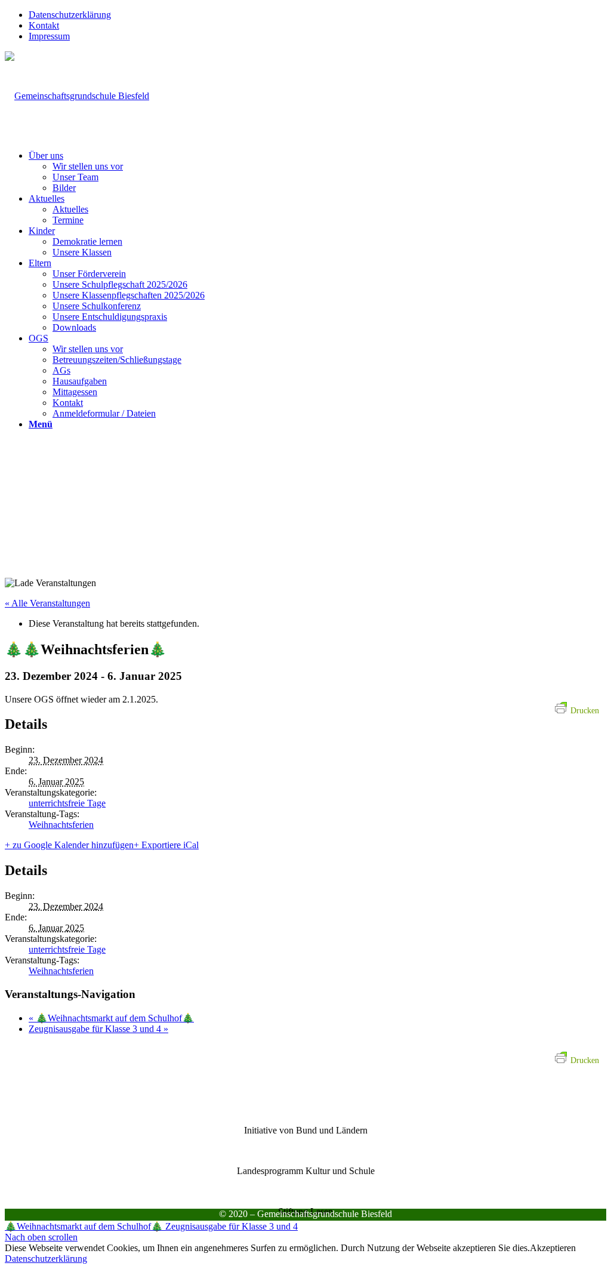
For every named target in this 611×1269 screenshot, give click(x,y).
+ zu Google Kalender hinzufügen (69, 845)
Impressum (49, 36)
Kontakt (44, 25)
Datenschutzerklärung (70, 15)
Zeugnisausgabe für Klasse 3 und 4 (98, 1029)
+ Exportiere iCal (166, 845)
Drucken (584, 710)
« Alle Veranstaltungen (47, 603)
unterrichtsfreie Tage (67, 803)
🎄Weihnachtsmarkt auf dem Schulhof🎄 (111, 1018)
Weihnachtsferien (61, 825)
